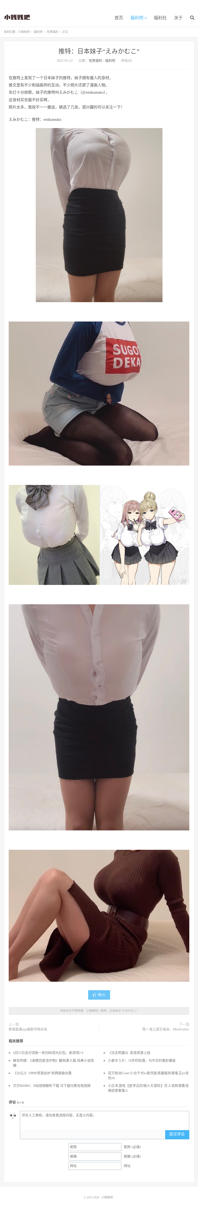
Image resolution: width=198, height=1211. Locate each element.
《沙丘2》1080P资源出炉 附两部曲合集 (42, 1073)
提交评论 (177, 1134)
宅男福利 (52, 32)
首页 (118, 17)
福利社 (160, 17)
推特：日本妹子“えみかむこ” (99, 51)
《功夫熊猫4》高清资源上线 (129, 1053)
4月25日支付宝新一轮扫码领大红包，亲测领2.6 (48, 1053)
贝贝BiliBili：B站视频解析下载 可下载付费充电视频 (52, 1086)
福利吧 (136, 17)
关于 (178, 17)
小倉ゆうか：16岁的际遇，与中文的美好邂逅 (142, 1060)
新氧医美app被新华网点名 (28, 1029)
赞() (101, 995)
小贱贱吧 (17, 17)
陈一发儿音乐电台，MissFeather (165, 1029)
